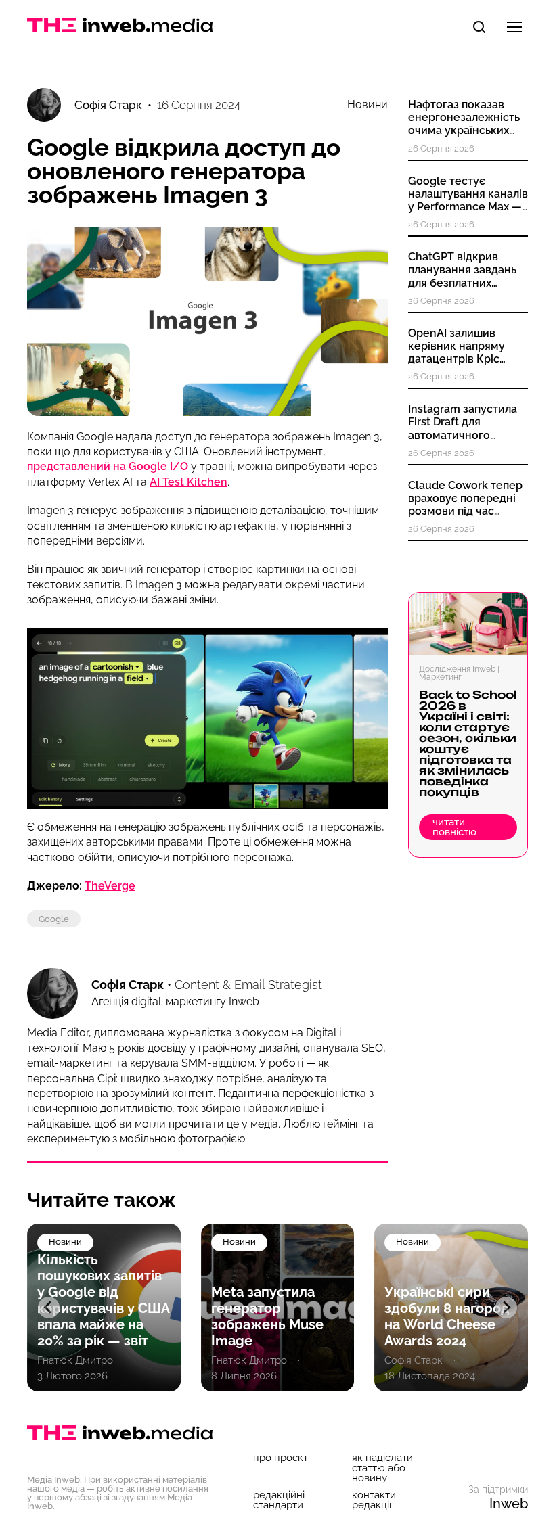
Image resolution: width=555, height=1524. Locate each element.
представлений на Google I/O (107, 466)
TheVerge (110, 885)
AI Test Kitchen (188, 482)
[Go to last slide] (49, 1307)
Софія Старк (127, 984)
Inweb (508, 1503)
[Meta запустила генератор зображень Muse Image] (278, 1307)
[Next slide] (506, 1307)
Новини (367, 104)
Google (54, 919)
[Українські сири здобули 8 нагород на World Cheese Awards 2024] (451, 1307)
